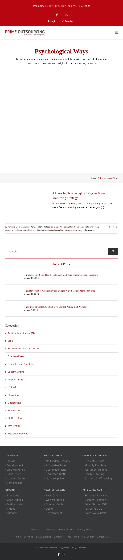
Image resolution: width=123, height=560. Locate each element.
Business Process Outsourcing (24, 348)
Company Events (17, 356)
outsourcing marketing (56, 230)
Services (28, 536)
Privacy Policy (84, 529)
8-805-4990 (53, 5)
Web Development (18, 433)
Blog (10, 340)
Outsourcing (14, 402)
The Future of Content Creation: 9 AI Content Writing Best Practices (55, 307)
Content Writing (16, 371)
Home (93, 178)
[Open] (116, 32)
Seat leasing (14, 410)
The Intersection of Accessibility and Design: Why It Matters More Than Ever (59, 291)
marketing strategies (22, 230)
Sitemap (49, 529)
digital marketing (91, 227)
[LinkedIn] (66, 15)
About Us (36, 529)
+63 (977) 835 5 (76, 5)
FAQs (68, 536)
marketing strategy (39, 230)
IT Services (13, 387)
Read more (113, 227)
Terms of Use (66, 529)
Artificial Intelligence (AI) (21, 333)
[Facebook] (57, 15)
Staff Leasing (15, 418)
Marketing (73, 227)
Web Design (14, 425)
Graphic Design (16, 379)
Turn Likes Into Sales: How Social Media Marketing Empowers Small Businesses (61, 275)
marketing (9, 230)
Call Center (88, 536)
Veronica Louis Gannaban (18, 227)
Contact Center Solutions (21, 364)
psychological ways (74, 230)
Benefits (58, 536)
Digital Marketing (61, 227)
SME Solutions (43, 536)
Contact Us (103, 536)
